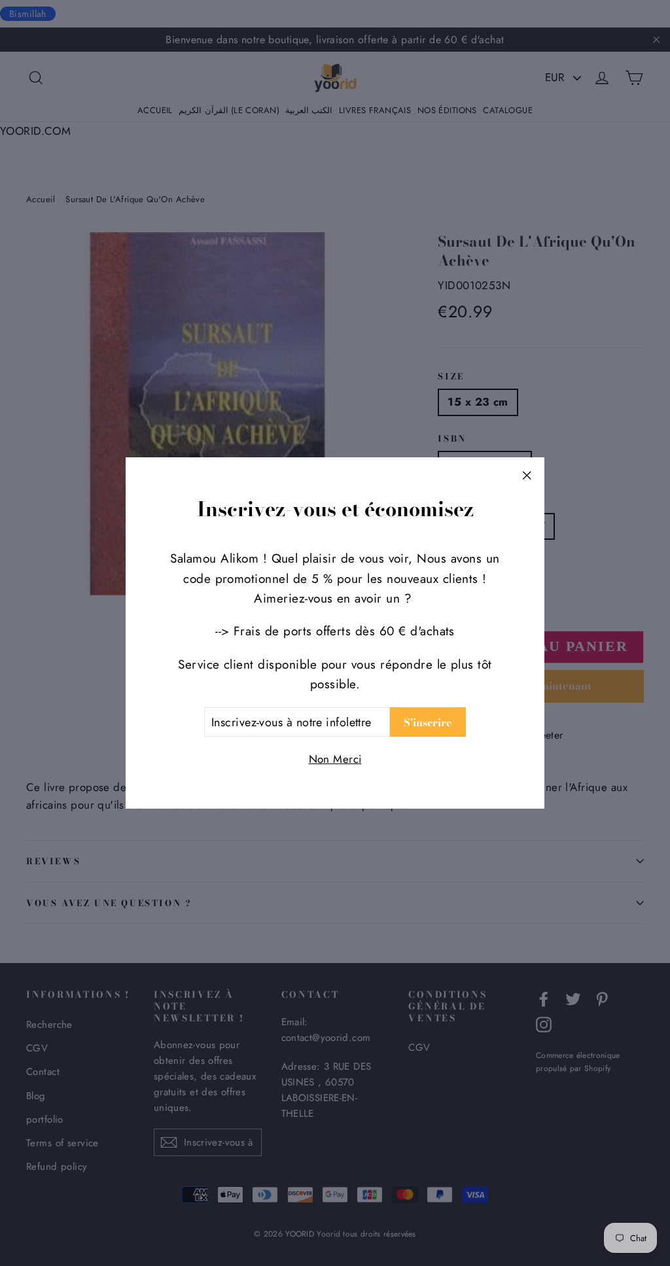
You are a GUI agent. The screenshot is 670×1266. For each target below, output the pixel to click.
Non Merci (335, 759)
